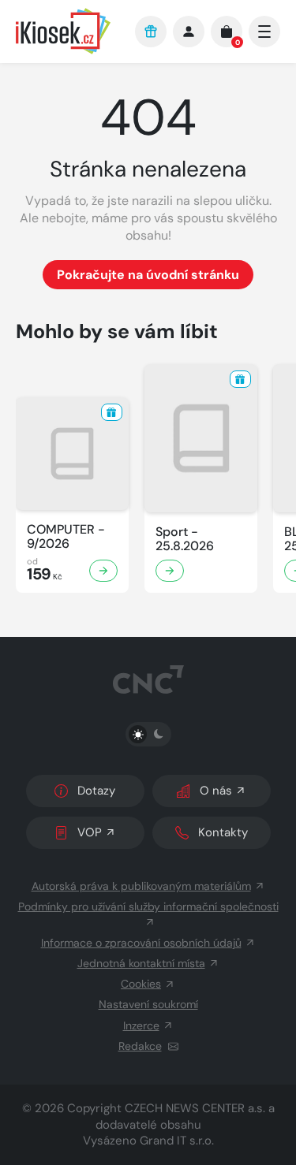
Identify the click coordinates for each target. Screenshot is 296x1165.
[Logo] (67, 31)
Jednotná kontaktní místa (141, 963)
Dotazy (96, 790)
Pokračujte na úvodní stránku (148, 274)
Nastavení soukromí (148, 1004)
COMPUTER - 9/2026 (66, 537)
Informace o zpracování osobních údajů (141, 943)
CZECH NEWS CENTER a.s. (195, 1108)
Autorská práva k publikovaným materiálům (141, 886)
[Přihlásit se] (188, 31)
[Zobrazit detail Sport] (169, 571)
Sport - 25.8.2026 (184, 539)
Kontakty (223, 832)
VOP (89, 832)
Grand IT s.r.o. (177, 1140)
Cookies (141, 984)
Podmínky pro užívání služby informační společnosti (148, 906)
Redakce (140, 1046)
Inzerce (141, 1025)
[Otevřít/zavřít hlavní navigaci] (264, 31)
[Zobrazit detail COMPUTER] (103, 571)
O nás (216, 790)
